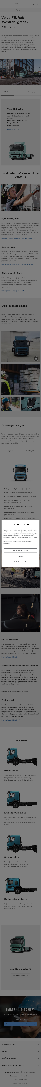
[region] (20, 543)
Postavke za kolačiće (20, 562)
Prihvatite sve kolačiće (20, 550)
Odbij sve (21, 556)
